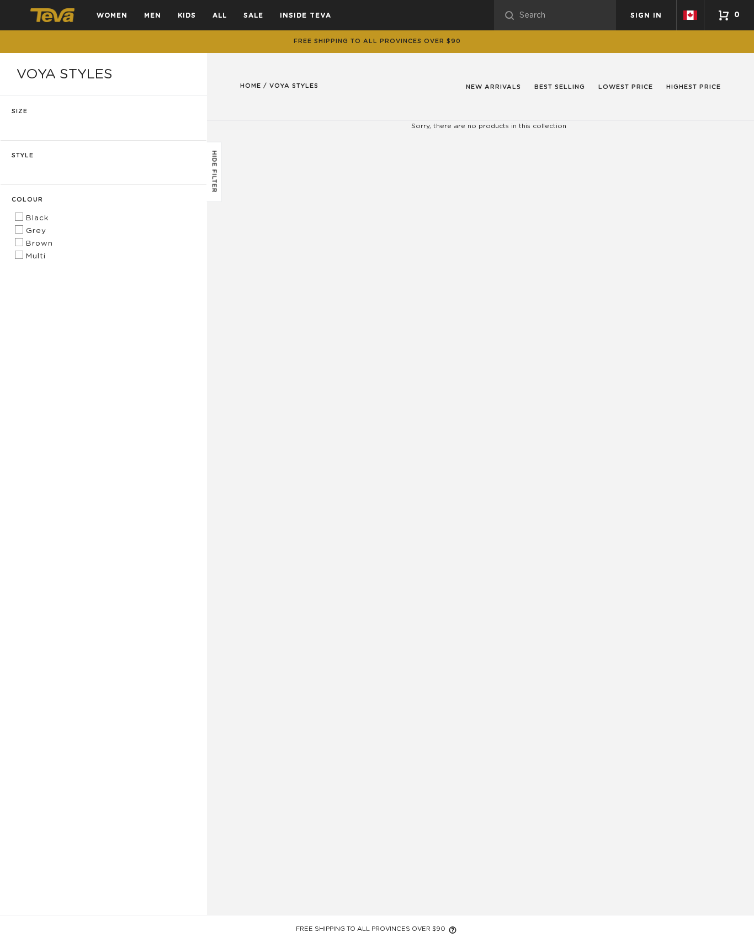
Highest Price (693, 87)
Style (23, 155)
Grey (34, 231)
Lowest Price (625, 87)
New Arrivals (493, 87)
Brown (38, 243)
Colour (27, 200)
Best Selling (559, 87)
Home (250, 86)
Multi (34, 256)
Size (20, 111)
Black (36, 218)
